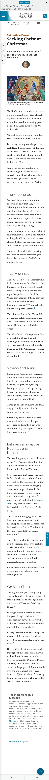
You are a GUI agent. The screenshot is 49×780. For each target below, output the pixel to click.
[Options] (43, 23)
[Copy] (3, 56)
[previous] (12, 777)
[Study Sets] (27, 23)
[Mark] (3, 50)
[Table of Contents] (3, 23)
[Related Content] (38, 23)
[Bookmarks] (32, 23)
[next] (37, 777)
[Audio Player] (40, 771)
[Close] (3, 45)
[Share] (3, 60)
